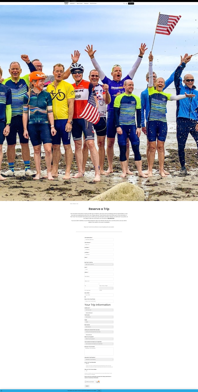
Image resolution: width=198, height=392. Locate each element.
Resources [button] (86, 3)
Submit (87, 386)
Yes (86, 370)
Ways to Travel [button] (79, 3)
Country (100, 290)
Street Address (87, 276)
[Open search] (124, 3)
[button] (1, 390)
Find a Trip (131, 3)
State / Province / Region (103, 285)
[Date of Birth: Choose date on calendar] (85, 297)
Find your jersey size (89, 334)
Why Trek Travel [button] (93, 3)
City (85, 285)
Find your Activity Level (89, 312)
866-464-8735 (111, 218)
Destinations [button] (72, 3)
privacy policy (93, 374)
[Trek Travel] (66, 3)
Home (71, 203)
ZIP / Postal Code (87, 290)
